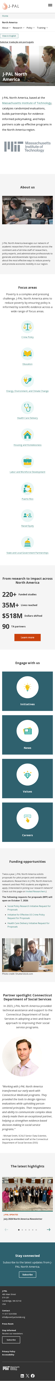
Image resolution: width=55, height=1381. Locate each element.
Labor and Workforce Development (27, 471)
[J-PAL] (10, 6)
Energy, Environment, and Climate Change (27, 391)
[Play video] (27, 210)
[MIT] (27, 1368)
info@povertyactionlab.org (13, 1317)
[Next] (49, 1230)
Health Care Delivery (27, 418)
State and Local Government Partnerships (27, 552)
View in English (9, 36)
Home (5, 15)
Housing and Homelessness (28, 445)
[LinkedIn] (22, 1376)
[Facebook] (33, 1376)
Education (27, 364)
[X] (27, 1376)
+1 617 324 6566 (9, 1314)
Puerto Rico (27, 498)
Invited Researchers (36, 891)
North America (9, 22)
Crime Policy (27, 337)
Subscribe (11, 1340)
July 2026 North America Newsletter (23, 1218)
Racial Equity (27, 525)
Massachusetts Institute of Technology (26, 103)
